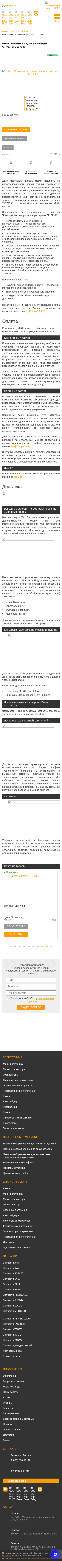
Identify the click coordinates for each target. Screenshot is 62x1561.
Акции (6, 1397)
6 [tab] (33, 946)
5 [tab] (28, 946)
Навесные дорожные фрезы (19, 1162)
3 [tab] (19, 946)
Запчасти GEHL (11, 1284)
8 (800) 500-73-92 (20, 1460)
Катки (6, 1096)
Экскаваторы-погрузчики (18, 1080)
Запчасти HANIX (12, 1289)
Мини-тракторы (12, 1204)
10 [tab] (51, 946)
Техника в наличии (13, 1128)
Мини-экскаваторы (14, 1069)
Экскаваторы (11, 1074)
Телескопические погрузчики (19, 1090)
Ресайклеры (10, 1107)
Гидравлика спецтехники (17, 1247)
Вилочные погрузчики (15, 1210)
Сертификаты (11, 1413)
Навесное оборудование (20, 1136)
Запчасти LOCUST (13, 1305)
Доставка (8, 1435)
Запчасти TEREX (12, 1329)
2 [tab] (15, 946)
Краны (7, 1112)
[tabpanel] (31, 906)
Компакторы (10, 1123)
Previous (3, 907)
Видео (6, 1440)
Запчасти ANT (11, 1262)
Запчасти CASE (11, 1278)
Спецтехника (12, 1057)
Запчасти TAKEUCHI (14, 1324)
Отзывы (7, 1402)
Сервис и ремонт (15, 1181)
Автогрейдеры (11, 1101)
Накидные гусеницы (14, 1168)
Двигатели (9, 1242)
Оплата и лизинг (12, 1429)
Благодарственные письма (18, 1418)
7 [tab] (37, 946)
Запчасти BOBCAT (13, 1273)
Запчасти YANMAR (13, 1340)
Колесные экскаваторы (16, 1220)
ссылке (18, 476)
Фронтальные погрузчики (17, 1085)
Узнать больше (16, 926)
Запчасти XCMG (12, 1334)
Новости (7, 1424)
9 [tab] (46, 946)
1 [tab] (10, 946)
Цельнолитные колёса (15, 1173)
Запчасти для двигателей (17, 1345)
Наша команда (11, 1386)
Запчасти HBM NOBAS (15, 1295)
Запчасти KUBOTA (13, 1300)
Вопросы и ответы (13, 1381)
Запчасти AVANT (12, 1268)
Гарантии (8, 1408)
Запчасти (10, 1256)
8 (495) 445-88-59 (36, 311)
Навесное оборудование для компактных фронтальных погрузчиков (26, 1156)
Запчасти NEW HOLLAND (17, 1318)
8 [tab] (42, 946)
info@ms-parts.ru (20, 446)
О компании (10, 1375)
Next (58, 907)
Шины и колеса (11, 1356)
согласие (6, 1555)
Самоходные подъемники (17, 1117)
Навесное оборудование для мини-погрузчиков (30, 1143)
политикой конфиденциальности (34, 1558)
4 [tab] (24, 946)
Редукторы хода (12, 1350)
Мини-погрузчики (13, 1064)
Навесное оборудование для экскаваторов (27, 1149)
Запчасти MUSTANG (14, 1311)
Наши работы (11, 1392)
